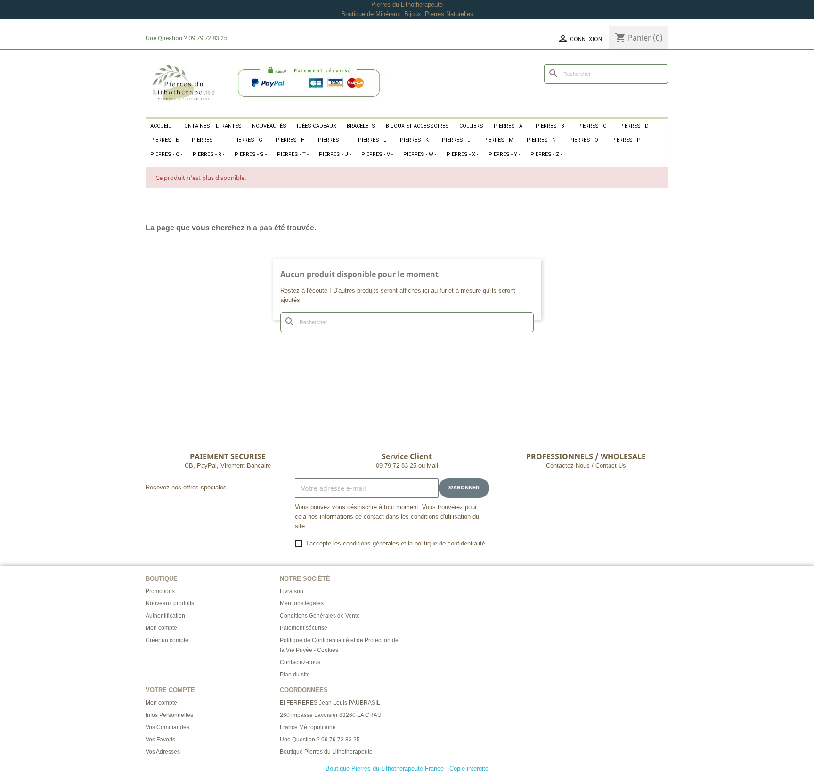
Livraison (291, 591)
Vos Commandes (167, 727)
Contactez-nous (300, 662)
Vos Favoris (160, 739)
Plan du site (295, 674)
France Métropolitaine (308, 727)
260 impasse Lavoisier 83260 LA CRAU (331, 715)
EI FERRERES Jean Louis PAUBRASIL (330, 703)
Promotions (160, 591)
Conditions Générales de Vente (320, 615)
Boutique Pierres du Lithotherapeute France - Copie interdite (407, 768)
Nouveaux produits (170, 603)
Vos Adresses (163, 751)
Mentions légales (302, 603)
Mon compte (161, 628)
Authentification (165, 615)
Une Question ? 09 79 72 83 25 (320, 739)
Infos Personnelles (169, 715)
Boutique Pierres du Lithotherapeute (326, 751)
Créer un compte (167, 640)
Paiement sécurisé (303, 628)
